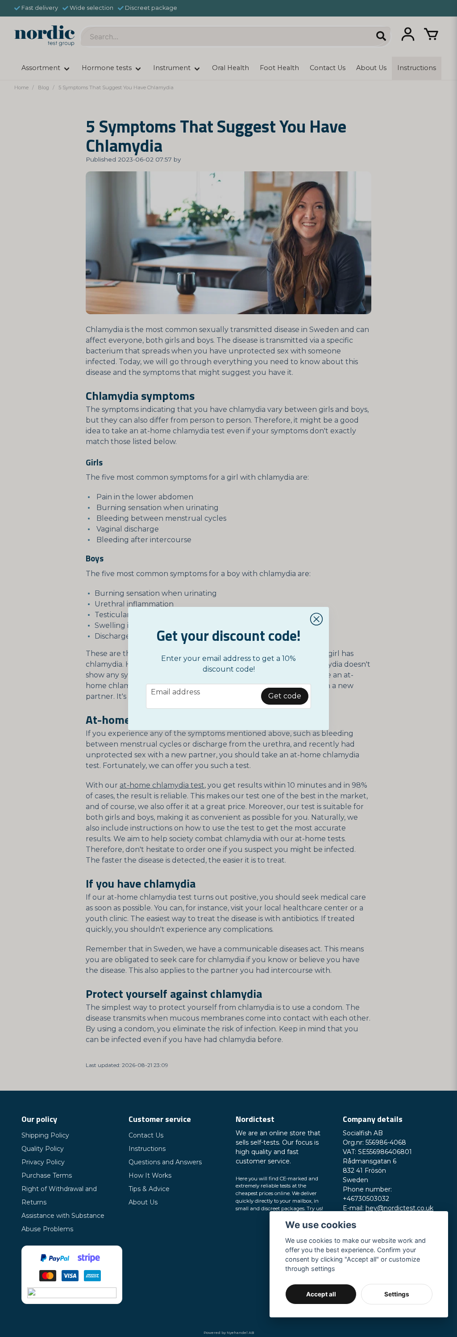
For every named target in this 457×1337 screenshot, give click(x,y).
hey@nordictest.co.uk (399, 1208)
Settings (396, 1294)
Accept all (321, 1294)
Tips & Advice (149, 1189)
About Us (143, 1202)
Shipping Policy (45, 1135)
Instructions (147, 1149)
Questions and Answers (165, 1162)
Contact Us (146, 1135)
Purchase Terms (46, 1175)
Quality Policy (42, 1149)
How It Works (150, 1175)
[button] (316, 619)
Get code (284, 696)
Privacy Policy (43, 1162)
